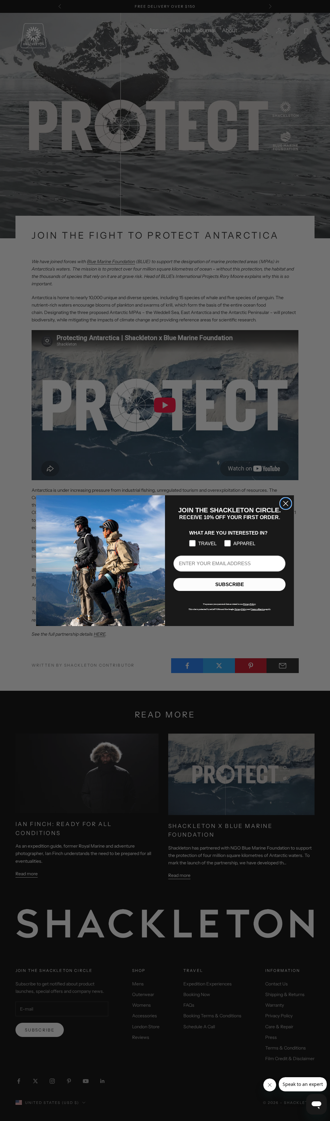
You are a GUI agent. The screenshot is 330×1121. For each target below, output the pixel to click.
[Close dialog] (285, 503)
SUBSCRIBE (229, 584)
